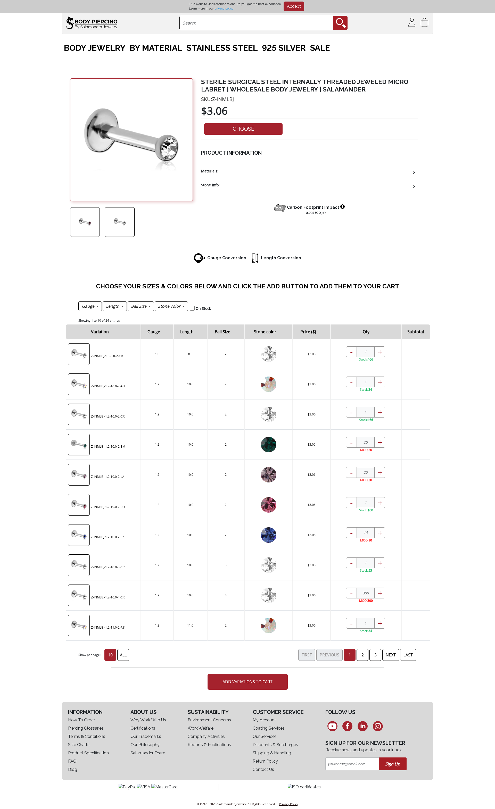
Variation (100, 332)
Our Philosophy (145, 744)
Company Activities (206, 736)
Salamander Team (147, 752)
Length (113, 306)
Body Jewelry (95, 48)
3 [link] (375, 655)
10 (110, 655)
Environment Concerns (209, 720)
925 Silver (284, 48)
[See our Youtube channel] (332, 726)
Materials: (209, 171)
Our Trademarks (145, 736)
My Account (264, 720)
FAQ (72, 761)
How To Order (81, 720)
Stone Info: (210, 184)
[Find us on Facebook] (348, 726)
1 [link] (350, 655)
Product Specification (88, 752)
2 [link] (362, 655)
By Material (156, 48)
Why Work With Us (148, 720)
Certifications (142, 728)
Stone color (170, 306)
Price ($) (308, 332)
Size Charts (78, 744)
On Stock (203, 308)
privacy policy (224, 8)
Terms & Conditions (86, 736)
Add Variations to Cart (247, 682)
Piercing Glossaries (86, 728)
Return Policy (265, 761)
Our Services (265, 736)
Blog (72, 769)
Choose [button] (243, 129)
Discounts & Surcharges (275, 744)
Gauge (88, 306)
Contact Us (263, 769)
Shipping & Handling (272, 752)
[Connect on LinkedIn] (363, 726)
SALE (320, 48)
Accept (294, 6)
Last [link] (408, 655)
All (123, 655)
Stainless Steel (222, 48)
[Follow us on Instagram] (378, 726)
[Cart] (425, 22)
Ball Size (139, 306)
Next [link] (391, 655)
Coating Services (269, 728)
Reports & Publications (209, 744)
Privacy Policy (288, 804)
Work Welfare (200, 728)
